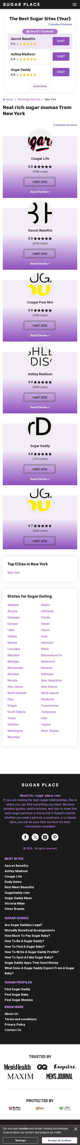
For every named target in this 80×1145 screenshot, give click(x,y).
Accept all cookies (59, 1140)
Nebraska (47, 674)
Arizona (12, 611)
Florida (45, 617)
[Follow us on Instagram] (45, 837)
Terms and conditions (21, 1019)
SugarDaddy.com (17, 893)
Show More (40, 86)
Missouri (46, 668)
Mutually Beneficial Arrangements (30, 930)
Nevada (12, 680)
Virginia (46, 724)
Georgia (12, 624)
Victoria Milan (15, 903)
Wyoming (13, 737)
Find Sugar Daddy (17, 989)
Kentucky (47, 642)
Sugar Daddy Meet (18, 898)
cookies (24, 1128)
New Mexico (49, 686)
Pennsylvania (49, 705)
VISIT (61, 41)
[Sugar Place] (21, 4)
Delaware (13, 617)
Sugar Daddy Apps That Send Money (31, 963)
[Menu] (75, 4)
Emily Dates (13, 882)
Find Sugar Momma (19, 1000)
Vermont (13, 724)
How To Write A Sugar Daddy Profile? (32, 952)
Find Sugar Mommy (29, 99)
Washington (15, 731)
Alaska (45, 605)
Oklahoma (47, 699)
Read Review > (40, 191)
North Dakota (50, 693)
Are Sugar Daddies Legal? (23, 925)
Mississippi (15, 668)
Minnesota (48, 661)
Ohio (10, 699)
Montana (13, 674)
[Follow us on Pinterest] (54, 837)
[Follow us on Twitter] (35, 837)
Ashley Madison (16, 871)
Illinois (45, 630)
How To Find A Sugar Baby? (25, 946)
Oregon (12, 705)
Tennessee (48, 712)
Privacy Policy (15, 1024)
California (47, 611)
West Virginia (50, 731)
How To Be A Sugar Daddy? (24, 941)
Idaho (11, 630)
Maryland (13, 655)
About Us (11, 1014)
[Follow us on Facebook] (25, 837)
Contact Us (13, 1030)
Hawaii (45, 624)
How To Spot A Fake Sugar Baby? (29, 957)
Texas (11, 718)
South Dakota (16, 712)
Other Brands (14, 909)
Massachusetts (51, 655)
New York (13, 572)
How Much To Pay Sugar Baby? (27, 935)
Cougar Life (13, 876)
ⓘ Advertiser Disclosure (65, 125)
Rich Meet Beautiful (19, 887)
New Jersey (15, 686)
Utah (44, 718)
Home (9, 99)
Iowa (44, 636)
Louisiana (13, 649)
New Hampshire (51, 680)
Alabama (13, 605)
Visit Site (40, 182)
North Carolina (16, 693)
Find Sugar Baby (16, 994)
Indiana (12, 636)
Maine (45, 649)
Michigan (13, 661)
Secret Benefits (16, 865)
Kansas (12, 642)
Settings (20, 1140)
